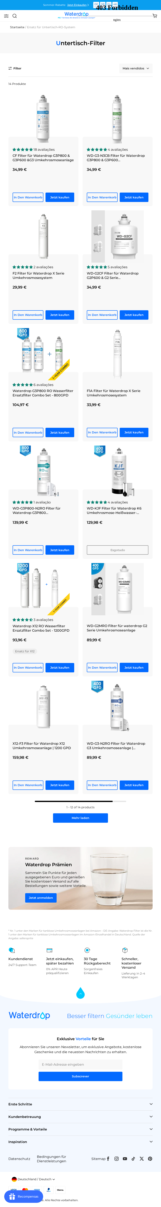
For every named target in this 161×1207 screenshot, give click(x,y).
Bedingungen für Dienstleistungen (51, 1159)
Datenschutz (19, 1159)
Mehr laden (80, 818)
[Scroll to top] (80, 993)
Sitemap (98, 1159)
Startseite (17, 27)
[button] (6, 16)
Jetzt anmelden (41, 898)
